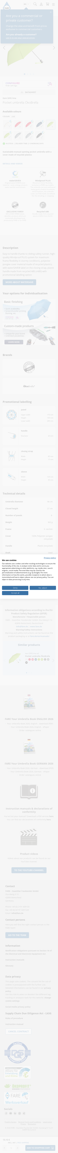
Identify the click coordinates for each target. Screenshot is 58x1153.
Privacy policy (50, 557)
